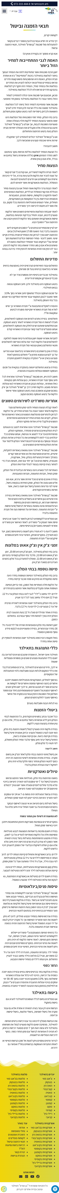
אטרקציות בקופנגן (43, 1152)
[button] (4, 11)
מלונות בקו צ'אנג (16, 1096)
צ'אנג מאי (47, 1078)
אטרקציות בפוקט (44, 1155)
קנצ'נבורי (47, 1089)
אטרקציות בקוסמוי (43, 1148)
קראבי (49, 1117)
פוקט (49, 1106)
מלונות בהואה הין (16, 1085)
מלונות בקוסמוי (17, 1099)
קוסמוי (49, 1099)
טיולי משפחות (18, 1131)
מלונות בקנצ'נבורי (16, 1089)
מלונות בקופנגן (17, 1103)
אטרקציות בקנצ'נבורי (41, 1138)
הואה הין (48, 1085)
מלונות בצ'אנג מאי (16, 1078)
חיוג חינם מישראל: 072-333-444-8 (31, 4)
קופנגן (49, 1103)
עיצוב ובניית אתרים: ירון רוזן (30, 1189)
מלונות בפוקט (18, 1106)
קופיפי (49, 1110)
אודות (22, 1127)
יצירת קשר (20, 1152)
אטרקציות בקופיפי (43, 1159)
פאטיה (49, 1092)
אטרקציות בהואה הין (42, 1134)
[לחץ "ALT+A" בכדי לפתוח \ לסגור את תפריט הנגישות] (55, 1189)
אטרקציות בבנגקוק (43, 1131)
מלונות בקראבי (17, 1117)
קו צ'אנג (48, 1096)
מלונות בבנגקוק (17, 1082)
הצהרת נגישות (18, 1155)
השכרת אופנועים (16, 1134)
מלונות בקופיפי (17, 1110)
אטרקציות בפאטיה (43, 1141)
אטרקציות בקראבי (43, 1166)
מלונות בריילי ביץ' (16, 1113)
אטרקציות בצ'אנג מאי (41, 1127)
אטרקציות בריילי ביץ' (42, 1162)
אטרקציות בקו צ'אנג (42, 1145)
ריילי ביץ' (48, 1113)
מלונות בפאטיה (17, 1092)
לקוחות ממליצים (16, 1138)
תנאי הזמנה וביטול (16, 1141)
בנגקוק (48, 1082)
